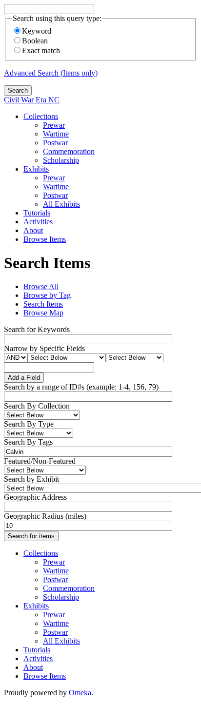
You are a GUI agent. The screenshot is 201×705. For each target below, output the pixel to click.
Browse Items (44, 239)
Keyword (36, 31)
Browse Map (43, 313)
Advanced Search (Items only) (51, 73)
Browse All (41, 286)
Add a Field (24, 377)
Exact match (41, 50)
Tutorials (36, 213)
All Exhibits (61, 204)
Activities (38, 221)
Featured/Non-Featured (40, 461)
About (33, 230)
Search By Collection (37, 406)
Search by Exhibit (31, 479)
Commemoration (69, 151)
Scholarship (61, 160)
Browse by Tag (47, 295)
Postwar (55, 142)
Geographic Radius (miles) (45, 516)
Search (18, 90)
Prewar (54, 125)
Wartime (56, 134)
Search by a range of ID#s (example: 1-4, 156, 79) (81, 387)
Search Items (43, 304)
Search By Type (29, 424)
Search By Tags (28, 442)
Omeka (80, 692)
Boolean (35, 41)
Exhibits (36, 169)
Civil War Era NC (32, 100)
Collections (40, 116)
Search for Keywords (37, 329)
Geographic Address (35, 497)
